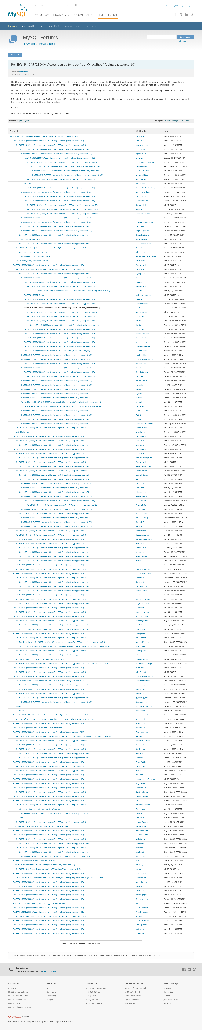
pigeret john (141, 153)
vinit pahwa (140, 629)
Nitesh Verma (141, 590)
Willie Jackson (141, 668)
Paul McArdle (141, 265)
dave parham (141, 702)
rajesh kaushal (141, 402)
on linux (27, 183)
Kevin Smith (141, 248)
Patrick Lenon (141, 766)
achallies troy (141, 723)
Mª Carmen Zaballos (144, 706)
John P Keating (142, 196)
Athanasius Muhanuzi (144, 222)
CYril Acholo (140, 809)
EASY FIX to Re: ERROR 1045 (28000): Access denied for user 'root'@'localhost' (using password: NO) (70, 290)
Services (51, 983)
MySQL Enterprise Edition (18, 992)
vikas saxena (141, 492)
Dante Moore (141, 586)
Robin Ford (140, 719)
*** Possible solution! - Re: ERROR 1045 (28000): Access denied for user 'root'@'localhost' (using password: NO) (60, 642)
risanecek (139, 282)
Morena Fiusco (142, 835)
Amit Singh (140, 865)
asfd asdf (139, 770)
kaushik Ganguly (142, 475)
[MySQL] (18, 11)
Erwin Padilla (141, 762)
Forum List (29, 43)
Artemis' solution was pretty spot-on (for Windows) (39, 809)
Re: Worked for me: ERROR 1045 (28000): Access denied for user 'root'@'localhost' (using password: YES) (66, 406)
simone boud (141, 933)
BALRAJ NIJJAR (141, 826)
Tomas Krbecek (142, 796)
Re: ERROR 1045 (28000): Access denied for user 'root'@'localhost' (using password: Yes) (51, 650)
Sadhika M (140, 693)
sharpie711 (140, 299)
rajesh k (139, 393)
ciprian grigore (141, 895)
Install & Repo (47, 43)
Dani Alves (140, 406)
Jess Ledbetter (141, 496)
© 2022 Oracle (27, 1017)
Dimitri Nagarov (142, 899)
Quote (27, 121)
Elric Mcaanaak (142, 732)
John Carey (140, 483)
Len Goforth (141, 308)
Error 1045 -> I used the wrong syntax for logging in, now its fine (39, 903)
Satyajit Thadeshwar (144, 539)
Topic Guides (130, 1003)
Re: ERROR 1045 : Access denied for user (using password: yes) (41, 659)
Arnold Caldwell (142, 822)
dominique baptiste (144, 458)
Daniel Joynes (141, 925)
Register (190, 6)
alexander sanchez (143, 466)
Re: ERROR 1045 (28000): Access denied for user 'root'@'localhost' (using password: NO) (48, 141)
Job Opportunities (170, 999)
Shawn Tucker (141, 278)
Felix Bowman (141, 753)
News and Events (72, 26)
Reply (19, 121)
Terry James (140, 633)
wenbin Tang (141, 286)
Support (50, 999)
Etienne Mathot (142, 201)
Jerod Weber (141, 179)
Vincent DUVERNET (143, 830)
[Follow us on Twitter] (189, 970)
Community (90, 26)
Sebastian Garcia (142, 235)
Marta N (139, 290)
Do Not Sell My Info (22, 1022)
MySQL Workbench (94, 1003)
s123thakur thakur (143, 573)
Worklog (32, 26)
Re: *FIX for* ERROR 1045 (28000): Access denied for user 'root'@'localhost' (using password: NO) (55, 719)
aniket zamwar (142, 839)
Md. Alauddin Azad (143, 243)
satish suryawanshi (143, 295)
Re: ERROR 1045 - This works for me (33, 252)
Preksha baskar (142, 912)
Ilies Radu (140, 916)
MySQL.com (42, 15)
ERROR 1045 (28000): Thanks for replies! (32, 260)
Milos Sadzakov (142, 410)
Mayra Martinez (142, 603)
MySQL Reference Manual (135, 988)
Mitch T (139, 625)
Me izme (139, 158)
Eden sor (139, 758)
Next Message (186, 121)
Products (13, 983)
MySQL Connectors (132, 999)
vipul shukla (141, 355)
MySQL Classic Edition (17, 999)
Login (183, 6)
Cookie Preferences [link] (65, 1022)
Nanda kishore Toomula (145, 779)
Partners (166, 996)
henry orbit (140, 710)
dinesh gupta (141, 689)
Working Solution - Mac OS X (33, 239)
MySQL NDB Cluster (94, 992)
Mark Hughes (141, 882)
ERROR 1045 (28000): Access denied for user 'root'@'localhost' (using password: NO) (44, 136)
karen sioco (140, 260)
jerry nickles (140, 183)
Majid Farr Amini (142, 171)
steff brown (140, 929)
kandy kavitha (141, 166)
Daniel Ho (140, 136)
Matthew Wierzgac (143, 599)
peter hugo (140, 226)
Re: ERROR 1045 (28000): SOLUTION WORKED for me (34, 860)
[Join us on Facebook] (174, 15)
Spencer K (140, 578)
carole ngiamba (142, 620)
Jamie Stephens (142, 239)
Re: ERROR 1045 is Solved (34, 295)
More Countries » (49, 971)
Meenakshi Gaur (142, 175)
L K (137, 800)
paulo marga (141, 685)
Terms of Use (36, 1022)
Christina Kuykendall (144, 423)
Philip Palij (140, 316)
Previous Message (171, 121)
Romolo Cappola (142, 745)
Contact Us (167, 988)
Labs (42, 26)
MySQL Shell (91, 996)
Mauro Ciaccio (141, 856)
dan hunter (140, 749)
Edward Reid (141, 788)
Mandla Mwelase (143, 192)
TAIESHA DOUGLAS (143, 569)
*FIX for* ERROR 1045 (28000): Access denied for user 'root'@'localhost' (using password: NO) (50, 715)
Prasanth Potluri (142, 419)
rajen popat (140, 273)
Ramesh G (140, 522)
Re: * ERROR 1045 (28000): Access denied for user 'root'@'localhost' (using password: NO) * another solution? (60, 878)
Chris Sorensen (142, 303)
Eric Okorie (140, 149)
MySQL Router (92, 999)
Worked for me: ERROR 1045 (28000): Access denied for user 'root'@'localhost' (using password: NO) (61, 402)
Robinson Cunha (142, 616)
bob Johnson (141, 218)
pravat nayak (141, 873)
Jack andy (139, 869)
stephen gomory (142, 231)
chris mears (140, 728)
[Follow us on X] (179, 15)
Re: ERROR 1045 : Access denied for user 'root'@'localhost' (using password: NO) (48, 869)
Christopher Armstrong (145, 162)
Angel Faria (140, 783)
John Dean (140, 376)
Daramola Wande (143, 680)
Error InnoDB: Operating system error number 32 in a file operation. (40, 826)
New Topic (15, 55)
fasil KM (139, 813)
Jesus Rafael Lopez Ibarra (146, 256)
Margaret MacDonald (144, 715)
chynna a (139, 848)
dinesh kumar (141, 368)
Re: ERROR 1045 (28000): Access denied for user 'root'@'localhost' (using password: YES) (59, 201)
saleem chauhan (142, 333)
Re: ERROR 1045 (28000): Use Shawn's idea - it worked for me (37, 728)
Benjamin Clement (143, 740)
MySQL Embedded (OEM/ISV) (20, 1007)
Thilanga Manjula (143, 346)
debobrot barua (142, 535)
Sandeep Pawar (142, 792)
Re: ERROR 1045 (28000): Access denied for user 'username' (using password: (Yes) (57, 350)
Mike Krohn (140, 432)
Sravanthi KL (141, 205)
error (21, 818)
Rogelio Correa (142, 372)
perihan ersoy (141, 342)
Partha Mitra (141, 548)
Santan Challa (141, 338)
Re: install (22, 710)
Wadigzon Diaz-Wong (144, 359)
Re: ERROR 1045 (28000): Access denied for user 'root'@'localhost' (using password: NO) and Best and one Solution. (62, 663)
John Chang (140, 252)
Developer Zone (108, 15)
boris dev (139, 565)
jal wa (138, 655)
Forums (12, 26)
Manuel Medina (142, 642)
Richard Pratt (141, 878)
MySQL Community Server (97, 988)
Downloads (61, 15)
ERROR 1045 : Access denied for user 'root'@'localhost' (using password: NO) (44, 865)
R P (137, 903)
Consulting (51, 996)
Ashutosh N (140, 209)
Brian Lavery (141, 646)
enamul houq (141, 556)
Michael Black (141, 350)
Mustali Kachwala (143, 920)
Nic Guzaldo (141, 595)
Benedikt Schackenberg (145, 188)
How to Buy (168, 992)
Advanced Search (185, 41)
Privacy (11, 1022)
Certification (52, 992)
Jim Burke (139, 320)
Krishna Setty (141, 505)
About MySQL (170, 983)
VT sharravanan (142, 543)
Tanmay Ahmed (142, 650)
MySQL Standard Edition (18, 996)
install (18, 706)
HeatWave (12, 988)
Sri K (137, 860)
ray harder (140, 552)
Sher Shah (140, 488)
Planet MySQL (54, 26)
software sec (141, 530)
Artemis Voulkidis (143, 805)
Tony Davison (141, 470)
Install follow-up (22, 432)
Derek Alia (140, 818)
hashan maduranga (144, 663)
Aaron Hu (140, 736)
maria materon (142, 513)
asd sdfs (139, 560)
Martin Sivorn (141, 312)
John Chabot (141, 638)
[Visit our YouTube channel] (191, 15)
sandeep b (140, 843)
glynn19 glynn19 (142, 698)
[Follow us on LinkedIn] (185, 15)
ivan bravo (140, 445)
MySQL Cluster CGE (16, 1003)
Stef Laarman (141, 608)
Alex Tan (139, 479)
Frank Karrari (141, 500)
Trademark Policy (50, 1022)
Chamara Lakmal (143, 213)
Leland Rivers (141, 428)
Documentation (83, 15)
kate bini (139, 775)
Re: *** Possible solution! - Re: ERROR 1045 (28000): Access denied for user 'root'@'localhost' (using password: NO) (65, 646)
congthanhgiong (142, 612)
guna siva (139, 385)
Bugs (22, 26)
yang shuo (140, 389)
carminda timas (142, 145)
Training (50, 988)
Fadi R (138, 415)
